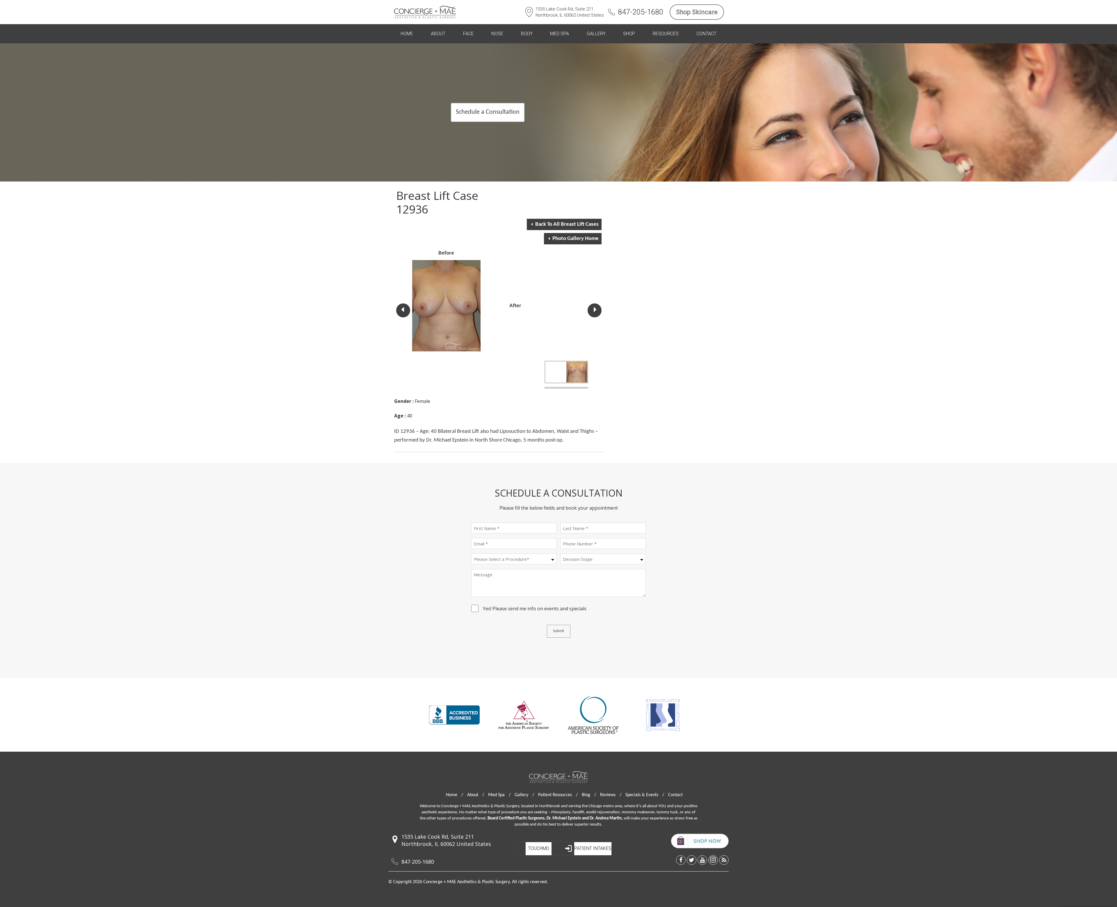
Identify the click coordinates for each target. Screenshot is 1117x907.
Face (468, 33)
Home (407, 33)
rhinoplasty (560, 812)
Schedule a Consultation (488, 112)
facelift (578, 812)
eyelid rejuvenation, (603, 812)
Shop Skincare (697, 12)
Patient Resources (558, 795)
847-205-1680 (640, 12)
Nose (497, 33)
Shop (629, 33)
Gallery (596, 33)
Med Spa (559, 33)
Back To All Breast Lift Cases (567, 224)
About (438, 33)
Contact (706, 33)
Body (527, 33)
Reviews (610, 795)
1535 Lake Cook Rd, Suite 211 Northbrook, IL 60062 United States (570, 12)
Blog (589, 795)
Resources (666, 33)
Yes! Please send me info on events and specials (534, 609)
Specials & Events (644, 795)
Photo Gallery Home (575, 238)
